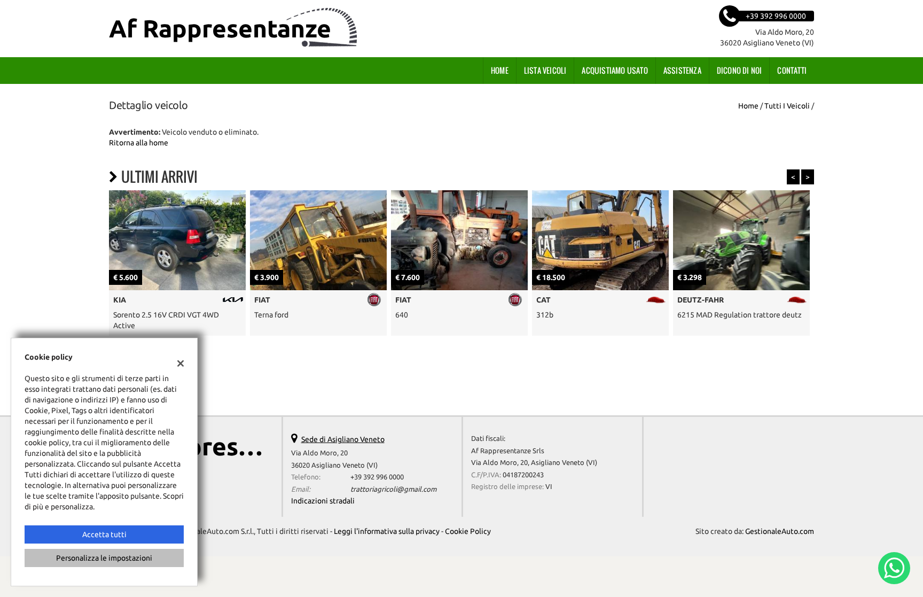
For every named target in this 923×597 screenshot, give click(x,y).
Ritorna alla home (138, 142)
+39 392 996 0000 (377, 477)
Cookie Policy (468, 531)
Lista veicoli (545, 70)
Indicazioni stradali (323, 501)
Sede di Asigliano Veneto (343, 439)
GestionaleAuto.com (779, 531)
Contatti (792, 70)
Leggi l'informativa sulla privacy (387, 531)
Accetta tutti (104, 534)
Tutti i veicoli (787, 106)
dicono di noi (739, 70)
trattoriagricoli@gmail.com (393, 489)
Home (500, 70)
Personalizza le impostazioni (104, 558)
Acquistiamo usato (614, 70)
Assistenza (682, 70)
